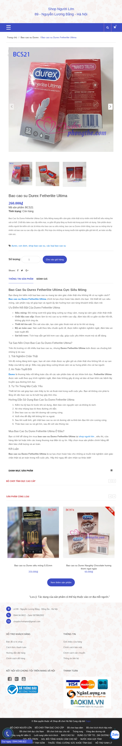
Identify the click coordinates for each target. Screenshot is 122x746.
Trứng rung (78, 731)
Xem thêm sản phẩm (61, 582)
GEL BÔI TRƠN (30, 739)
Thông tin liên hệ (71, 658)
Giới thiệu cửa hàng (72, 642)
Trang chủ (12, 37)
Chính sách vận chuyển (74, 653)
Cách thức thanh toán (16, 647)
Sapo (88, 721)
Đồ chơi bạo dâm (75, 728)
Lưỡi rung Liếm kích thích (46, 735)
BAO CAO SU (67, 735)
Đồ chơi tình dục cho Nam (32, 731)
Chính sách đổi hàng (15, 658)
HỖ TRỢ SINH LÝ (103, 743)
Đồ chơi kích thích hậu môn (99, 728)
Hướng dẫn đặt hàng (15, 653)
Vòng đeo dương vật (95, 731)
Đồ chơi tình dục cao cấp (20, 481)
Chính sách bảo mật (72, 647)
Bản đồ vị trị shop (14, 642)
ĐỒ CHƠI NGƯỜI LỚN (21, 728)
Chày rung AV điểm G (21, 735)
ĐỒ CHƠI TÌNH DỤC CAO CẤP (49, 728)
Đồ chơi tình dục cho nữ (58, 731)
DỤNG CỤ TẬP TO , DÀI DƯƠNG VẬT (95, 735)
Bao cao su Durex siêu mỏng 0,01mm (33, 565)
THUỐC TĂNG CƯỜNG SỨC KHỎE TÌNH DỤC (70, 743)
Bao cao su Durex (30, 37)
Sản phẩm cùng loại (17, 496)
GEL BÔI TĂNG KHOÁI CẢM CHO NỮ (59, 739)
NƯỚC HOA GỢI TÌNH (91, 739)
